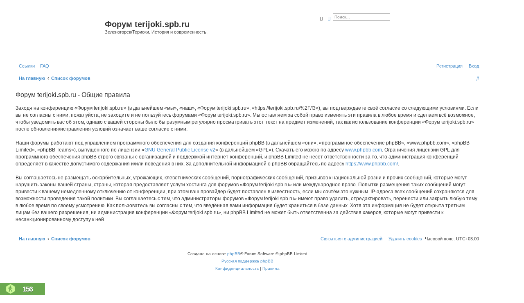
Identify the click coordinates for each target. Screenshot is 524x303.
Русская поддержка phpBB (247, 261)
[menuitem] (43, 66)
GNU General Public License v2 (180, 150)
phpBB (233, 253)
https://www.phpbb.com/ (372, 164)
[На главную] (59, 34)
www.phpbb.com (363, 150)
